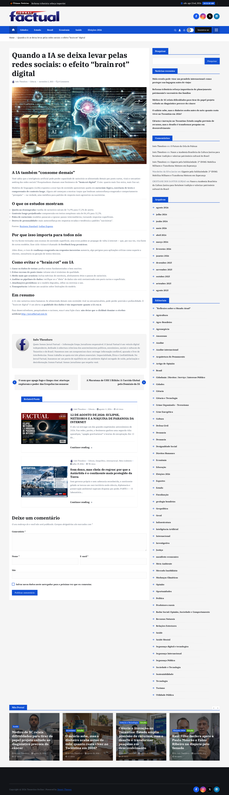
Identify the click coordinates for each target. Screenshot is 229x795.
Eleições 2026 (95, 29)
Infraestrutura (163, 522)
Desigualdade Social (166, 446)
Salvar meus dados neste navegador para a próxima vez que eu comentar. (54, 584)
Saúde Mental (163, 639)
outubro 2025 (163, 276)
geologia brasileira (165, 501)
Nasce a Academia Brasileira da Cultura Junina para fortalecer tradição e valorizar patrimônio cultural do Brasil (184, 185)
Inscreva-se (203, 29)
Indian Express (46, 226)
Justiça (159, 549)
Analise (160, 342)
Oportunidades (164, 591)
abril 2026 (161, 235)
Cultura (160, 418)
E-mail (84, 556)
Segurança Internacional (169, 653)
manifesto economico (167, 556)
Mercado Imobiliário (166, 570)
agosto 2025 (162, 290)
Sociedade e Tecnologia (168, 667)
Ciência (33, 81)
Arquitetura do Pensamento (170, 356)
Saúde (79, 29)
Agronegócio (162, 329)
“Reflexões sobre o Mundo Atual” (173, 308)
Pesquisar (160, 51)
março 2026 (162, 242)
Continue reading (80, 447)
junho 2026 (162, 221)
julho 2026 (161, 214)
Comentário (19, 531)
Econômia (64, 29)
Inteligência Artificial (167, 529)
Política (160, 598)
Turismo (160, 688)
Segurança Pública (165, 660)
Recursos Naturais (165, 619)
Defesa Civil (162, 425)
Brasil (50, 29)
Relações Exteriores (166, 625)
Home (12, 37)
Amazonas (161, 335)
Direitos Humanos (165, 453)
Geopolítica (100, 460)
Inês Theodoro (21, 81)
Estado (37, 29)
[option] (34, 737)
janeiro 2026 (162, 255)
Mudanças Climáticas (167, 577)
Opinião (160, 584)
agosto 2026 (162, 207)
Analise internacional (167, 349)
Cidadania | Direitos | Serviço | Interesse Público (180, 377)
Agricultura (162, 315)
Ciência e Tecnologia (166, 398)
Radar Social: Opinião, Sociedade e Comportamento (183, 612)
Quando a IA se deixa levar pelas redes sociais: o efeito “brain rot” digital (51, 37)
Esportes (160, 480)
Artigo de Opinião (165, 363)
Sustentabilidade (164, 674)
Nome (15, 556)
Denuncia (161, 432)
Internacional (112, 460)
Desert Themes (64, 789)
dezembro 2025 (164, 262)
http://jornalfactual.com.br (34, 313)
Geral (159, 515)
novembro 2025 (164, 269)
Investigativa (162, 543)
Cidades (24, 29)
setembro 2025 (163, 283)
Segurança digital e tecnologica (172, 646)
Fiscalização (162, 494)
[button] (214, 708)
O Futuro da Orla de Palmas (184, 146)
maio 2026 (161, 228)
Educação (161, 467)
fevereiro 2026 (163, 248)
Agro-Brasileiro (164, 322)
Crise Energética (164, 411)
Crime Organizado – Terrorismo (172, 405)
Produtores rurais (165, 605)
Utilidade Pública (165, 694)
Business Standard (29, 226)
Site (14, 570)
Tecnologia (162, 681)
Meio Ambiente (125, 460)
